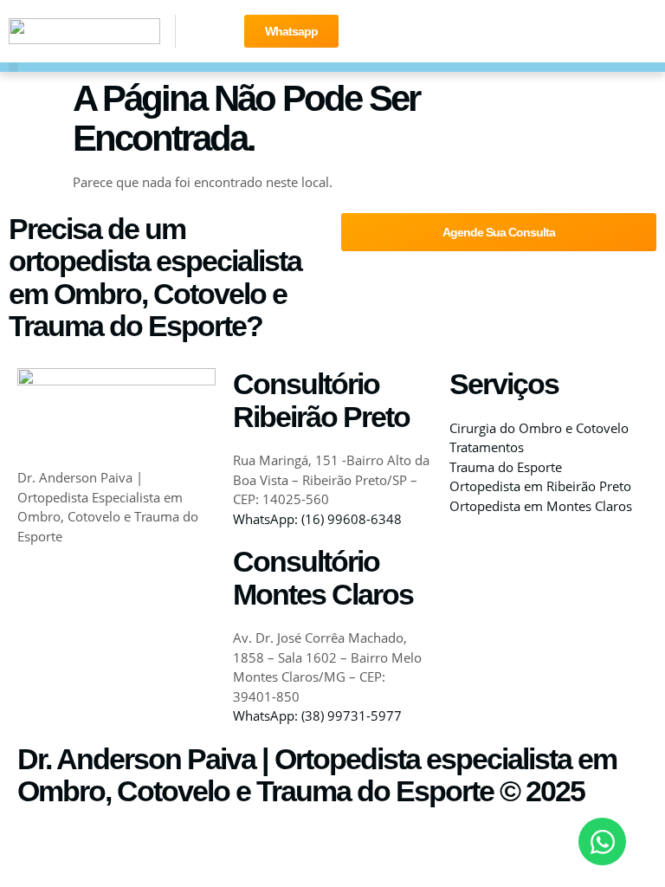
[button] (13, 67)
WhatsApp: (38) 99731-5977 (317, 715)
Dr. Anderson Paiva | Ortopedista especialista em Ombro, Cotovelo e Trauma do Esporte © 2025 (317, 774)
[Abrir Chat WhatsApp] (602, 841)
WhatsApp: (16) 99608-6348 (317, 519)
